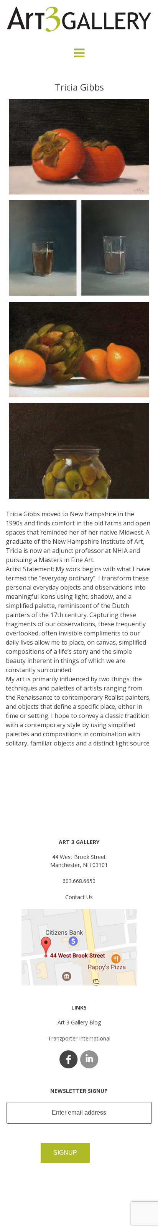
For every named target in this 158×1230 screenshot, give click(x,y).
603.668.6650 (79, 881)
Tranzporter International (79, 1038)
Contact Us (79, 897)
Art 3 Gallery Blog (79, 1022)
